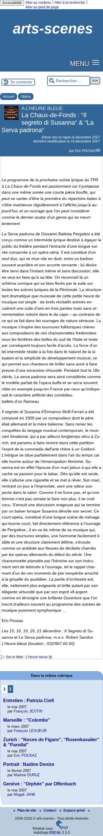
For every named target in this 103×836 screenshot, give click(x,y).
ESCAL (55, 833)
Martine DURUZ (27, 775)
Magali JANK (24, 794)
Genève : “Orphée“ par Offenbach (39, 783)
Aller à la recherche (70, 3)
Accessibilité (12, 3)
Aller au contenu (38, 3)
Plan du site (27, 810)
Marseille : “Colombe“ (26, 720)
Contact (50, 810)
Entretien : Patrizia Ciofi (28, 700)
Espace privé (75, 810)
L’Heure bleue (37, 657)
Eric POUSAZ (85, 151)
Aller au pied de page (42, 7)
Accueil (8, 97)
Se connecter (21, 82)
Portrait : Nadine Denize (28, 764)
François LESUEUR (30, 731)
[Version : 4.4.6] (62, 829)
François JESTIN (28, 711)
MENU (79, 63)
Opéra (26, 97)
